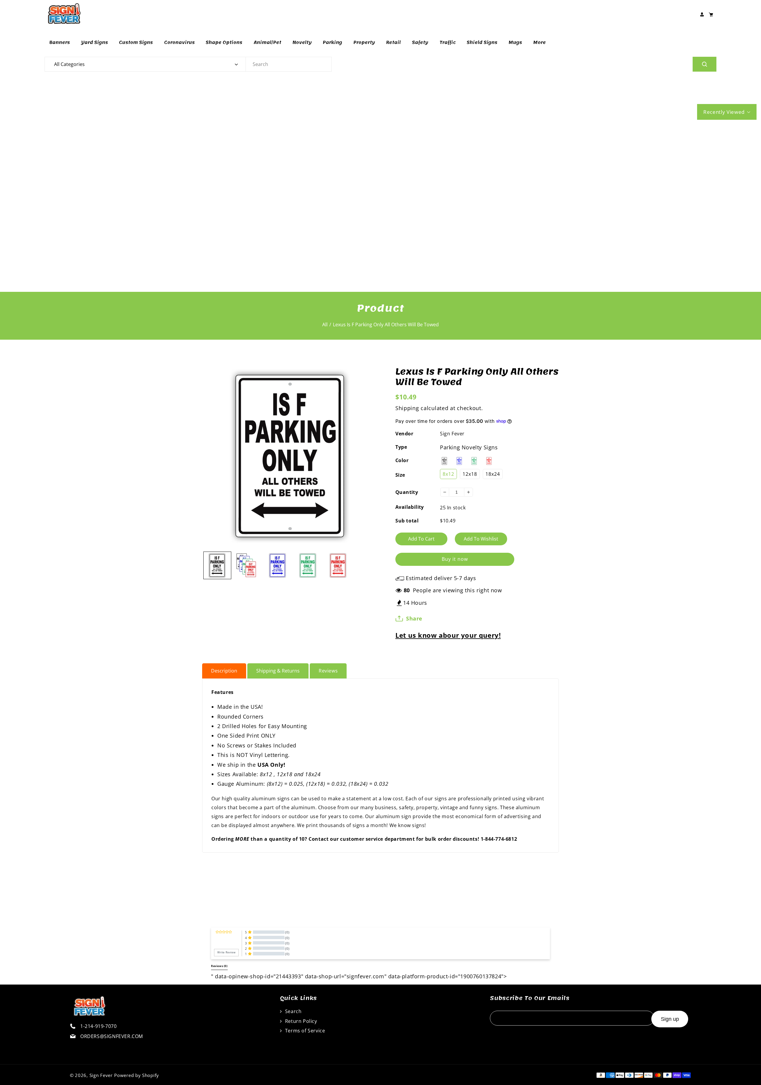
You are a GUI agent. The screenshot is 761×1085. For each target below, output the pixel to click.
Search (292, 1011)
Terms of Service (304, 1030)
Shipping (407, 408)
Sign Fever (452, 433)
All (325, 324)
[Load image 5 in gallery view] (338, 565)
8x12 (448, 474)
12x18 (470, 474)
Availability (409, 507)
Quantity (406, 492)
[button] (710, 14)
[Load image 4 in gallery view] (308, 565)
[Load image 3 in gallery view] (277, 565)
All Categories (69, 64)
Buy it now (455, 559)
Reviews (328, 670)
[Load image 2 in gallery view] (247, 565)
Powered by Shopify (136, 1075)
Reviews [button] (219, 966)
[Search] (704, 64)
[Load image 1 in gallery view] (217, 565)
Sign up (670, 1019)
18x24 (492, 474)
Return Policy (300, 1021)
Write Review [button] (226, 952)
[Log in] (701, 14)
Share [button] (414, 618)
